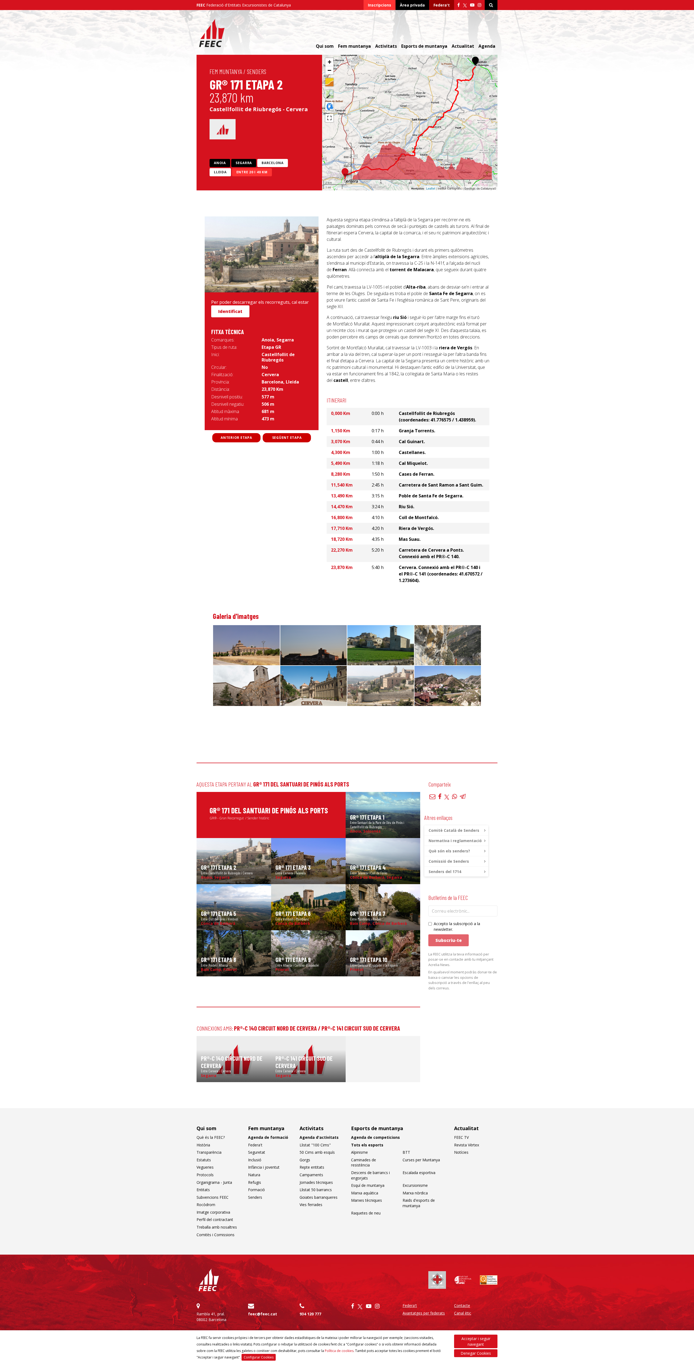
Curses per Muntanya (421, 1159)
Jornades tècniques (316, 1182)
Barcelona (273, 163)
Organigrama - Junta (214, 1182)
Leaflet (430, 188)
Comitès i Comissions (215, 1234)
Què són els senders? (449, 850)
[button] (475, 61)
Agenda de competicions (375, 1137)
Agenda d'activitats (319, 1137)
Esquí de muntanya (367, 1185)
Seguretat (256, 1152)
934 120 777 (310, 1313)
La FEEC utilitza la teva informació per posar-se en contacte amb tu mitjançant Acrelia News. (460, 959)
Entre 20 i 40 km (252, 172)
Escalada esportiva (419, 1172)
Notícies (461, 1152)
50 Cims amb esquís (317, 1152)
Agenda (486, 46)
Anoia (220, 163)
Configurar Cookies (259, 1357)
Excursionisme (415, 1185)
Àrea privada (412, 5)
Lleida (220, 172)
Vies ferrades (311, 1204)
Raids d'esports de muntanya (419, 1203)
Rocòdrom (206, 1204)
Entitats (203, 1189)
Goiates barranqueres (319, 1197)
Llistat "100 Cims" (315, 1144)
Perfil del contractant (215, 1219)
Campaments (311, 1174)
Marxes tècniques (366, 1200)
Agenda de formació (268, 1137)
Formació (256, 1189)
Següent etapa (287, 437)
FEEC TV (461, 1137)
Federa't (441, 5)
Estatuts (204, 1159)
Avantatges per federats (424, 1313)
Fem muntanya (226, 71)
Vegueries (205, 1167)
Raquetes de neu (366, 1213)
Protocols (205, 1174)
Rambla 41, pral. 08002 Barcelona (211, 1316)
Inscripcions (379, 5)
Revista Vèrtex (466, 1144)
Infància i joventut (263, 1167)
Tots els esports (367, 1144)
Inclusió (254, 1159)
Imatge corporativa (213, 1212)
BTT (406, 1152)
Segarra (244, 163)
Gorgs (305, 1159)
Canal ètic (462, 1313)
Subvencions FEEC (213, 1197)
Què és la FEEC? (211, 1137)
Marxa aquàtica (364, 1192)
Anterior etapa (236, 437)
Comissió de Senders (449, 861)
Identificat (230, 311)
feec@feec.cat (262, 1313)
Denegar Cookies (476, 1353)
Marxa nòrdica (415, 1192)
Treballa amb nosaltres (217, 1227)
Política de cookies (339, 1350)
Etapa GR (271, 347)
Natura (254, 1174)
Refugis (254, 1182)
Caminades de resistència (363, 1162)
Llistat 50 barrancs (316, 1189)
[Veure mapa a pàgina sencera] (329, 118)
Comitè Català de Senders (454, 830)
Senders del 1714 (445, 871)
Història (203, 1144)
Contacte (462, 1305)
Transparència (209, 1152)
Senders (256, 71)
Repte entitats (312, 1167)
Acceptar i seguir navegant (475, 1341)
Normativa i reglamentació (455, 840)
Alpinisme (359, 1152)
